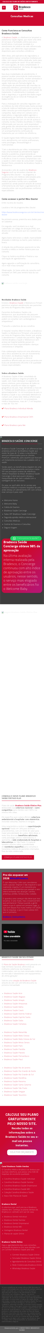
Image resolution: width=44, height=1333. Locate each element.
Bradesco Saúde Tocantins (15, 1095)
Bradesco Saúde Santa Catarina (17, 1085)
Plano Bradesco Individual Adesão (18, 409)
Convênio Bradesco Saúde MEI (17, 1189)
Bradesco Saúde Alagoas (14, 997)
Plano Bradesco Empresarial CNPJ (18, 417)
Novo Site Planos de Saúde (15, 1196)
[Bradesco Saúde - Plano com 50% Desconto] (22, 8)
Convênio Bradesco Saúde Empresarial (20, 1186)
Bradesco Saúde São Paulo (15, 1088)
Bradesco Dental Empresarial (16, 1223)
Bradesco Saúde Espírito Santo (17, 1017)
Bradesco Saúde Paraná (14, 1053)
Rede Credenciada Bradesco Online (27, 1265)
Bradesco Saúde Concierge (15, 511)
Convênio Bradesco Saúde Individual (19, 1179)
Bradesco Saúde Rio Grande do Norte (20, 1071)
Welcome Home (11, 500)
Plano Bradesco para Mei (15, 425)
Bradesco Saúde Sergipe (14, 1092)
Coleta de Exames (11, 507)
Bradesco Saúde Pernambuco (16, 1056)
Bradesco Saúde (10, 38)
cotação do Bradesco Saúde (24, 981)
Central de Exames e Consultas (17, 524)
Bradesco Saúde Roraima (15, 1082)
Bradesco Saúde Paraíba (14, 1049)
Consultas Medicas (12, 521)
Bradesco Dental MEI (13, 1227)
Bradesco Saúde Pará (13, 1046)
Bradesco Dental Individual (15, 1217)
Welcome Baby (10, 504)
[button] (26, 538)
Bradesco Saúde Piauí (13, 1060)
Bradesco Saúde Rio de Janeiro (17, 1068)
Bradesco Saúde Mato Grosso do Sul (19, 1039)
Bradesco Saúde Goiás (13, 1021)
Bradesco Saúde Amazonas (15, 1004)
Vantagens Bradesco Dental (16, 1230)
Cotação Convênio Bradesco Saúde (19, 1193)
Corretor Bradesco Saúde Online (26, 1255)
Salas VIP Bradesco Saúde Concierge (20, 514)
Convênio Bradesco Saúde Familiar (19, 1182)
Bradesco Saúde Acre (13, 993)
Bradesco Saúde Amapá (14, 1000)
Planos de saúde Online (14, 1234)
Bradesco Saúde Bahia (13, 1007)
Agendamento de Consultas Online (26, 1262)
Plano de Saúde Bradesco (14, 965)
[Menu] (4, 8)
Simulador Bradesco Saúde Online (26, 1258)
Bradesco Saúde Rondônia (15, 1078)
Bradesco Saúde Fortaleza (15, 1024)
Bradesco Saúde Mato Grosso (16, 1036)
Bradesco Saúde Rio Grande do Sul (19, 1075)
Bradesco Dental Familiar (14, 1220)
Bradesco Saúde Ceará (13, 1010)
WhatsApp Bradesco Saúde (23, 1269)
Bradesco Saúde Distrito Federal (18, 1014)
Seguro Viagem (10, 528)
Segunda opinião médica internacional (20, 517)
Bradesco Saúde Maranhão (15, 1032)
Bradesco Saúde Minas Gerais (17, 1043)
